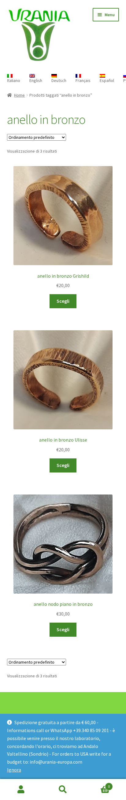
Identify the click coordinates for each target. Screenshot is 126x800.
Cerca (63, 789)
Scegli (63, 301)
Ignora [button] (14, 770)
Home (19, 95)
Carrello (97, 784)
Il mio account (21, 789)
